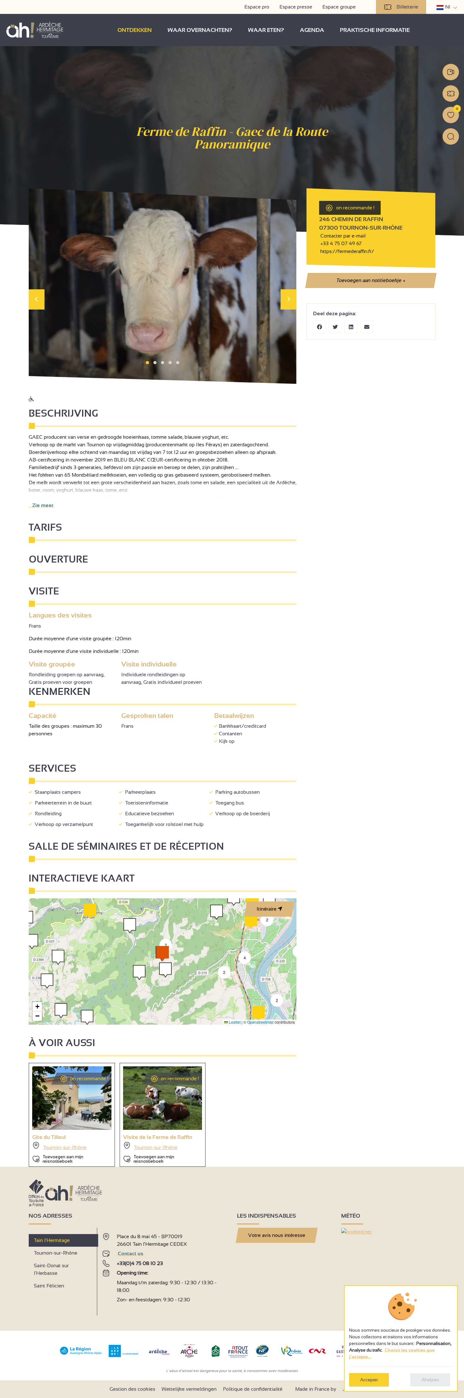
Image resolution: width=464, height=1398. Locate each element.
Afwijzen (430, 1379)
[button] (147, 362)
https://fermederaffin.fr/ (346, 251)
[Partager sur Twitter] (335, 327)
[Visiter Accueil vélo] (216, 1355)
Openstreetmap (260, 1022)
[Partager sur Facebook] (319, 327)
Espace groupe (339, 6)
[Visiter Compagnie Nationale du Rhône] (317, 1351)
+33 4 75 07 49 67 (341, 243)
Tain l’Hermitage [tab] (52, 1240)
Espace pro (256, 6)
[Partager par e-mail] (366, 327)
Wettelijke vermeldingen (189, 1389)
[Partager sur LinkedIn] (351, 327)
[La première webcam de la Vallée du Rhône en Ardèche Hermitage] (451, 72)
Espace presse (295, 6)
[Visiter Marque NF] (262, 1355)
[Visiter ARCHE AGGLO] (189, 1358)
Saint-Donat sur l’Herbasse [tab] (51, 1269)
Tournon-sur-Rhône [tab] (55, 1253)
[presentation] (37, 299)
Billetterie (407, 6)
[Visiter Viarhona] (292, 1354)
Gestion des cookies (132, 1389)
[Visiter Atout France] (238, 1351)
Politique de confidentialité (253, 1389)
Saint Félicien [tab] (49, 1285)
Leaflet (234, 1022)
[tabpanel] (164, 1269)
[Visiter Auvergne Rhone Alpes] (81, 1355)
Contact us (130, 1253)
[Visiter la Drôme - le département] (124, 1355)
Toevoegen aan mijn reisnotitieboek (63, 1158)
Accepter (369, 1379)
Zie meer (42, 505)
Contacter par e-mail (342, 235)
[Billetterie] (451, 93)
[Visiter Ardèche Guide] (159, 1355)
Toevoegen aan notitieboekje (370, 280)
